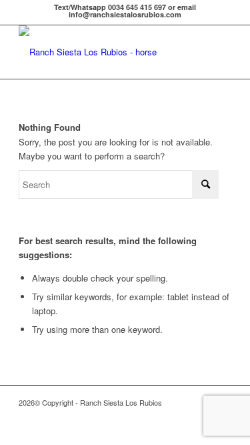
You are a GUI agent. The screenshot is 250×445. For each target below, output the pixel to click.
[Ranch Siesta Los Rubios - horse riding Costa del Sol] (104, 52)
